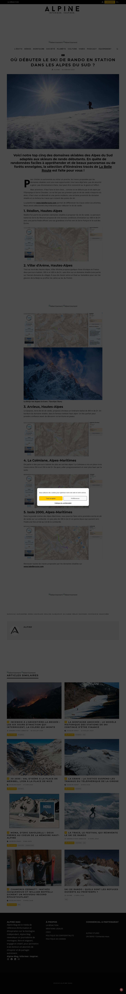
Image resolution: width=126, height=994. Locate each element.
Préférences (75, 498)
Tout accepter (51, 498)
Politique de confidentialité (63, 503)
